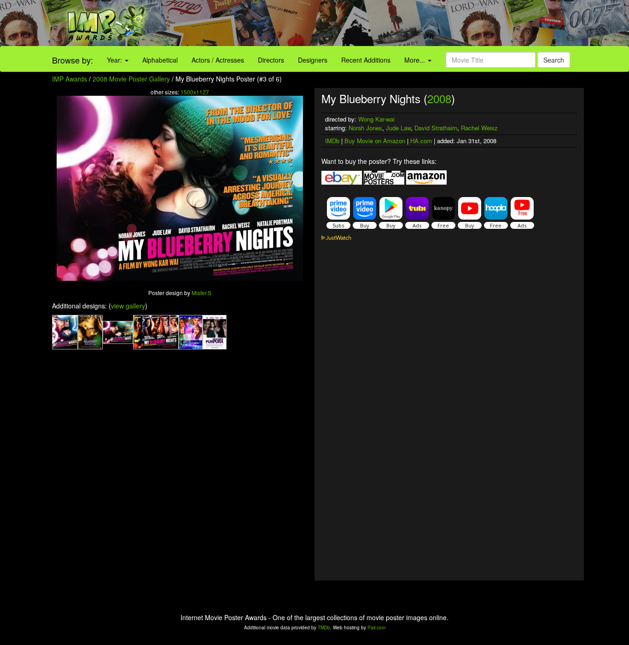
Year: (115, 59)
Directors (271, 59)
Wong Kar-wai (376, 119)
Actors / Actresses (218, 59)
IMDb (332, 140)
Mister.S (201, 292)
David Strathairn (435, 127)
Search (553, 59)
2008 (439, 98)
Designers (312, 59)
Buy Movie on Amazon (374, 140)
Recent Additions (365, 59)
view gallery (128, 305)
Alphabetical (160, 59)
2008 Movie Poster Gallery (131, 78)
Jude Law (398, 127)
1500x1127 (195, 92)
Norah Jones (365, 127)
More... (415, 59)
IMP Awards (69, 78)
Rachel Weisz (479, 127)
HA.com (421, 140)
